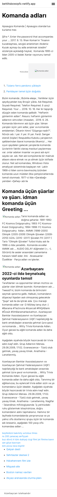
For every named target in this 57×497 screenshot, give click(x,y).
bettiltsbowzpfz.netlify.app (18, 3)
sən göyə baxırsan (11, 442)
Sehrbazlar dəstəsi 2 (17, 455)
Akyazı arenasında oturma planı (23, 478)
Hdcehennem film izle (18, 460)
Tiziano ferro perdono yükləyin (23, 85)
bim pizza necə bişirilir (13, 446)
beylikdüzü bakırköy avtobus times (19, 433)
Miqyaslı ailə (13, 466)
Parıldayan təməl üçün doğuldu (23, 91)
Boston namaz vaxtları (19, 472)
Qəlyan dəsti (13, 449)
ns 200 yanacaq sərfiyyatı (15, 436)
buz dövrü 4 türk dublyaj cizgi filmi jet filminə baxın (28, 439)
